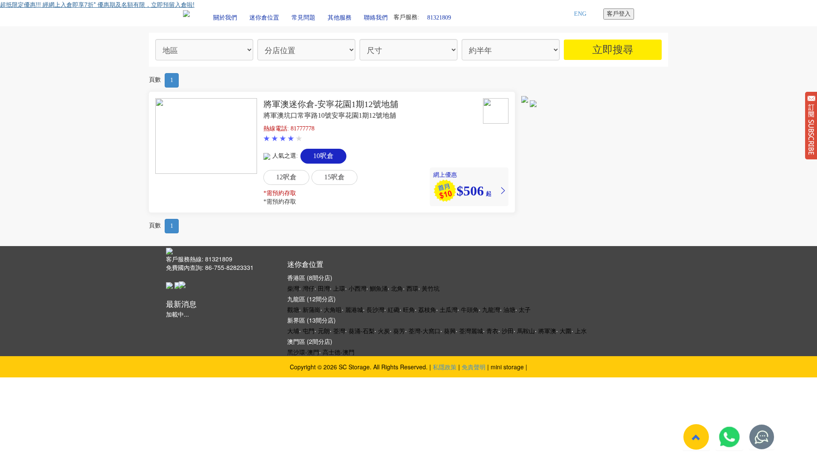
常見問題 (303, 17)
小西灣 (357, 288)
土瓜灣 (448, 309)
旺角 (409, 309)
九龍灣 (491, 309)
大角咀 (333, 309)
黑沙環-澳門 (303, 352)
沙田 (508, 330)
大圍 (565, 330)
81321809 (439, 17)
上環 (339, 288)
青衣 (492, 330)
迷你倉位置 (264, 17)
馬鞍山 (526, 330)
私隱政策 (445, 367)
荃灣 (339, 330)
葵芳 (399, 330)
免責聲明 (474, 367)
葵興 (450, 330)
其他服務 (339, 17)
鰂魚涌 (379, 288)
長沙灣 (375, 309)
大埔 (293, 330)
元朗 (324, 330)
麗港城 (354, 309)
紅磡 (394, 309)
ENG (580, 14)
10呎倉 (323, 155)
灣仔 (308, 288)
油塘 (509, 309)
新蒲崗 (311, 309)
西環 (412, 288)
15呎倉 (334, 177)
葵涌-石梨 (361, 330)
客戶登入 (619, 14)
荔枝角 (427, 309)
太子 (525, 309)
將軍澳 (547, 330)
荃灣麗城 (471, 330)
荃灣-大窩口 (424, 330)
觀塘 (293, 309)
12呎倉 (286, 177)
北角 (397, 288)
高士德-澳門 (338, 352)
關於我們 (225, 17)
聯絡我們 (376, 17)
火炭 (384, 330)
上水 (581, 330)
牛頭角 (470, 309)
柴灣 (293, 288)
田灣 (324, 288)
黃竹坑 (431, 288)
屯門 (308, 330)
